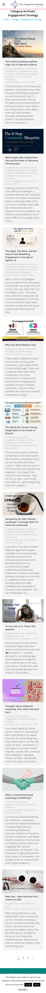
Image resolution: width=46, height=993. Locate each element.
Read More (23, 989)
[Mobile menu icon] (3, 4)
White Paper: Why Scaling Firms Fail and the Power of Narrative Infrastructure (21, 160)
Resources (19, 76)
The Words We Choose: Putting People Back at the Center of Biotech (21, 430)
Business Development (15, 68)
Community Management (16, 167)
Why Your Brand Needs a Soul (20, 344)
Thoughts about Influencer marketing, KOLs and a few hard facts (22, 709)
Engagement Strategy (28, 71)
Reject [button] (37, 985)
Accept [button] (28, 985)
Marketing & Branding (24, 531)
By (12, 82)
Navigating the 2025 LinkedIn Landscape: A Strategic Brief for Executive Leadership (21, 522)
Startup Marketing (23, 272)
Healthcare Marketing (15, 74)
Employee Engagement (15, 529)
